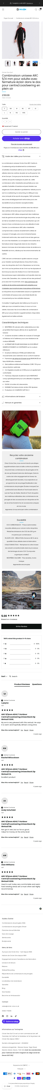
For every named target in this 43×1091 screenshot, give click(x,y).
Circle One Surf (7, 72)
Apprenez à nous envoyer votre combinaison (21, 509)
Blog (3, 988)
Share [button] (31, 730)
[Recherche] (36, 9)
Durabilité (5, 977)
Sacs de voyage (8, 934)
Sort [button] (3, 676)
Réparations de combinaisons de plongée (17, 974)
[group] (21, 616)
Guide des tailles (35, 104)
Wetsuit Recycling (8, 970)
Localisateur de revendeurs (12, 981)
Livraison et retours (8, 963)
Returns (4, 966)
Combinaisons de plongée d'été (13, 923)
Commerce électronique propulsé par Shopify (21, 1083)
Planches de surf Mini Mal (11, 930)
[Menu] (3, 9)
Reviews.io (29, 3)
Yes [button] (22, 730)
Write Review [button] (21, 626)
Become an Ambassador (11, 995)
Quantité (5, 118)
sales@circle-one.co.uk (10, 1006)
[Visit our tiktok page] (16, 1016)
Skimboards (6, 937)
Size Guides (6, 992)
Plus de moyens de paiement (21, 144)
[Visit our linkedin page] (11, 1016)
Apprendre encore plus (21, 564)
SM (11, 108)
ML (23, 108)
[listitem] (21, 3)
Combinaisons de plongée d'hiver (14, 927)
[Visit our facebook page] (3, 1016)
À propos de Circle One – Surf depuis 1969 (17, 952)
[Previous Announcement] (3, 3)
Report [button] (26, 730)
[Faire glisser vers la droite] (39, 63)
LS (35, 108)
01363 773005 (6, 1011)
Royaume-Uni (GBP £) (20, 1065)
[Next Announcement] (39, 3)
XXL (17, 113)
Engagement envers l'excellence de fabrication (19, 959)
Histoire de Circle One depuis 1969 (14, 955)
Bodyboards (6, 941)
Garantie (5, 985)
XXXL (23, 113)
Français (20, 1069)
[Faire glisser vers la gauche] (3, 63)
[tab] (22, 684)
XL (10, 113)
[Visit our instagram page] (7, 1016)
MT (29, 108)
